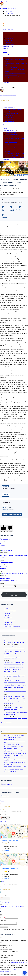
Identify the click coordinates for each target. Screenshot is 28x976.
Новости (6, 618)
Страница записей (12, 162)
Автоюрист (8, 34)
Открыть (5, 494)
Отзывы (5, 50)
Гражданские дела (10, 38)
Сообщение (2, 924)
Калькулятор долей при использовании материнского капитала (12, 149)
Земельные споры (9, 42)
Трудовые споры (9, 44)
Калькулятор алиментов (11, 67)
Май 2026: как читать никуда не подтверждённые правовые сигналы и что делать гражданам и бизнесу (14, 746)
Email (1, 949)
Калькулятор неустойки (11, 57)
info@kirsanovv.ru (8, 13)
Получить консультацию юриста (12, 514)
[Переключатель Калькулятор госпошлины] (16, 130)
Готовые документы (8, 46)
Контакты (5, 52)
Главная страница (3, 162)
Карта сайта (6, 82)
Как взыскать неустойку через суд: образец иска (15, 753)
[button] (15, 31)
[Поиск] (0, 85)
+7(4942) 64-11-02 (8, 11)
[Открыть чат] (25, 973)
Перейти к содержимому (6, 1)
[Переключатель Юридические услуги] (14, 107)
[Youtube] (3, 26)
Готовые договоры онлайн (6, 906)
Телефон (2, 920)
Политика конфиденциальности (6, 814)
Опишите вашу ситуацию (6, 955)
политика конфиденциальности (14, 930)
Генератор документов (19, 906)
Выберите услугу (4, 951)
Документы (22, 208)
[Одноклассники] (3, 24)
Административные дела (11, 36)
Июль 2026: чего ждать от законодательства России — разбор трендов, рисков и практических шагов (14, 737)
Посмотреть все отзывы (6, 722)
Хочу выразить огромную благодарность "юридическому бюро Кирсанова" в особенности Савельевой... (13, 669)
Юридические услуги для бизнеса (13, 33)
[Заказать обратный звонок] (0, 908)
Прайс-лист (5, 48)
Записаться (5, 509)
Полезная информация (9, 620)
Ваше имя (2, 917)
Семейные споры (9, 40)
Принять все (13, 974)
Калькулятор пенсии (13, 209)
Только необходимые (5, 974)
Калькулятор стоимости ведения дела (14, 80)
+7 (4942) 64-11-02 (5, 98)
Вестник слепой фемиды (10, 611)
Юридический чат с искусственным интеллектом (14, 594)
